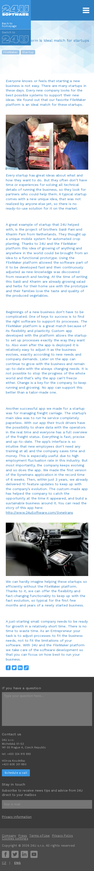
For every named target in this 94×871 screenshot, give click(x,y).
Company (9, 835)
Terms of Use (39, 835)
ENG (17, 863)
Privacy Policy (62, 835)
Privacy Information (17, 817)
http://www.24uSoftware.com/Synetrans (39, 512)
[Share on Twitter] (14, 667)
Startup (28, 52)
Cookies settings (15, 838)
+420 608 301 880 (14, 764)
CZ (4, 863)
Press (22, 835)
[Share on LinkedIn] (20, 667)
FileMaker (10, 52)
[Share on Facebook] (8, 667)
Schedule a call (16, 772)
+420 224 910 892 (19, 754)
